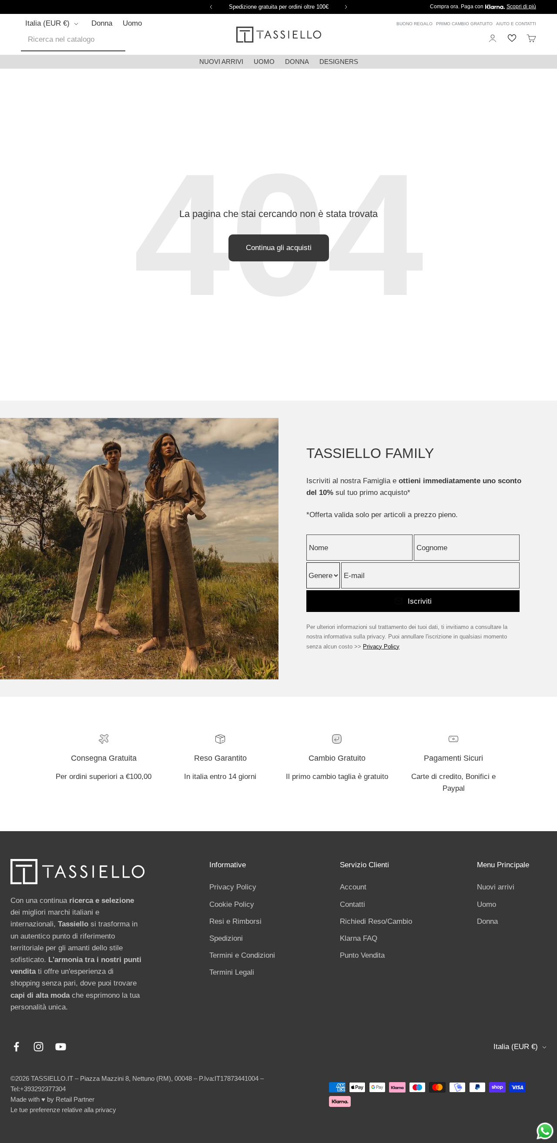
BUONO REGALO (414, 23)
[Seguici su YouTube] (61, 1047)
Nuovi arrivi (221, 61)
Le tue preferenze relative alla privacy (63, 1109)
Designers (338, 61)
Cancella (127, 39)
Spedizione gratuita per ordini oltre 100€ (279, 6)
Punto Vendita (362, 955)
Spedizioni (226, 938)
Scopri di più (521, 6)
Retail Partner (75, 1099)
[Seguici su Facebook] (16, 1047)
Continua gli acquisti (279, 248)
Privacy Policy (381, 646)
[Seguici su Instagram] (38, 1047)
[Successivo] (347, 7)
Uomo (132, 23)
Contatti (352, 904)
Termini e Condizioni (242, 955)
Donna (101, 23)
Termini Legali (231, 972)
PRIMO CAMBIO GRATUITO (464, 23)
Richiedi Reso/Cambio (376, 921)
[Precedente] (209, 7)
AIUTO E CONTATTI (516, 23)
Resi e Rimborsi (235, 921)
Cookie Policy (231, 904)
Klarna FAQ (358, 938)
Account (353, 887)
